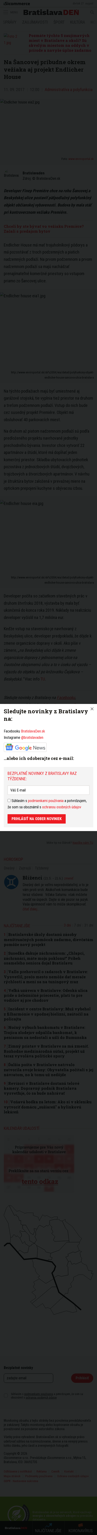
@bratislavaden (32, 737)
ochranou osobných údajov (61, 807)
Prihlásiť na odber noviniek (37, 819)
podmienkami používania (46, 801)
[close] (92, 709)
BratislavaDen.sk (33, 731)
